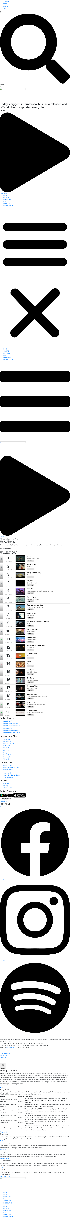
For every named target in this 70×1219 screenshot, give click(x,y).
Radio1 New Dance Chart (11, 725)
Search (2, 12)
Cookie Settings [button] (5, 1053)
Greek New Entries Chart (11, 767)
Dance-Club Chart (9, 743)
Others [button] (2, 1167)
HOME (5, 195)
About (5, 3)
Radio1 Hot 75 (8, 721)
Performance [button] (4, 1141)
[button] (35, 278)
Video (31, 560)
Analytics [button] (3, 1150)
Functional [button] (3, 1132)
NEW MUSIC (7, 199)
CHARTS (6, 197)
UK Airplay (6, 747)
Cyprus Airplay (8, 769)
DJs (4, 201)
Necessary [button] (3, 1086)
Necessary (5, 1088)
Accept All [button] (3, 1055)
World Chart (7, 739)
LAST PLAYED (8, 206)
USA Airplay (7, 745)
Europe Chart (7, 741)
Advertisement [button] (4, 1158)
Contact (6, 1)
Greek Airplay (7, 765)
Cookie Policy (10, 1047)
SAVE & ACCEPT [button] (5, 1176)
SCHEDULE (7, 204)
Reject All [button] (3, 1057)
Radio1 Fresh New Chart (11, 723)
